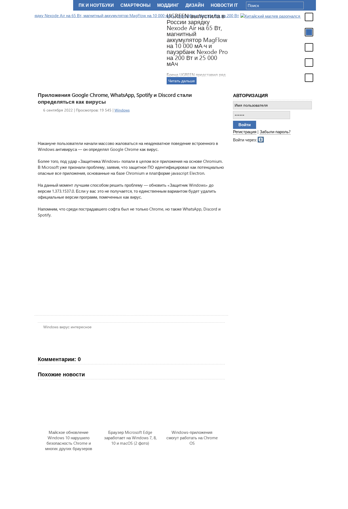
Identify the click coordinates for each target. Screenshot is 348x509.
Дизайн (194, 5)
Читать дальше (287, 80)
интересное (81, 326)
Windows (122, 110)
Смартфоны (135, 5)
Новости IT (224, 5)
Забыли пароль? (275, 131)
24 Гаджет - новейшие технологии (52, 5)
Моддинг (168, 5)
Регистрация (244, 131)
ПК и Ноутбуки (96, 5)
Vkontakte (261, 139)
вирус (65, 326)
